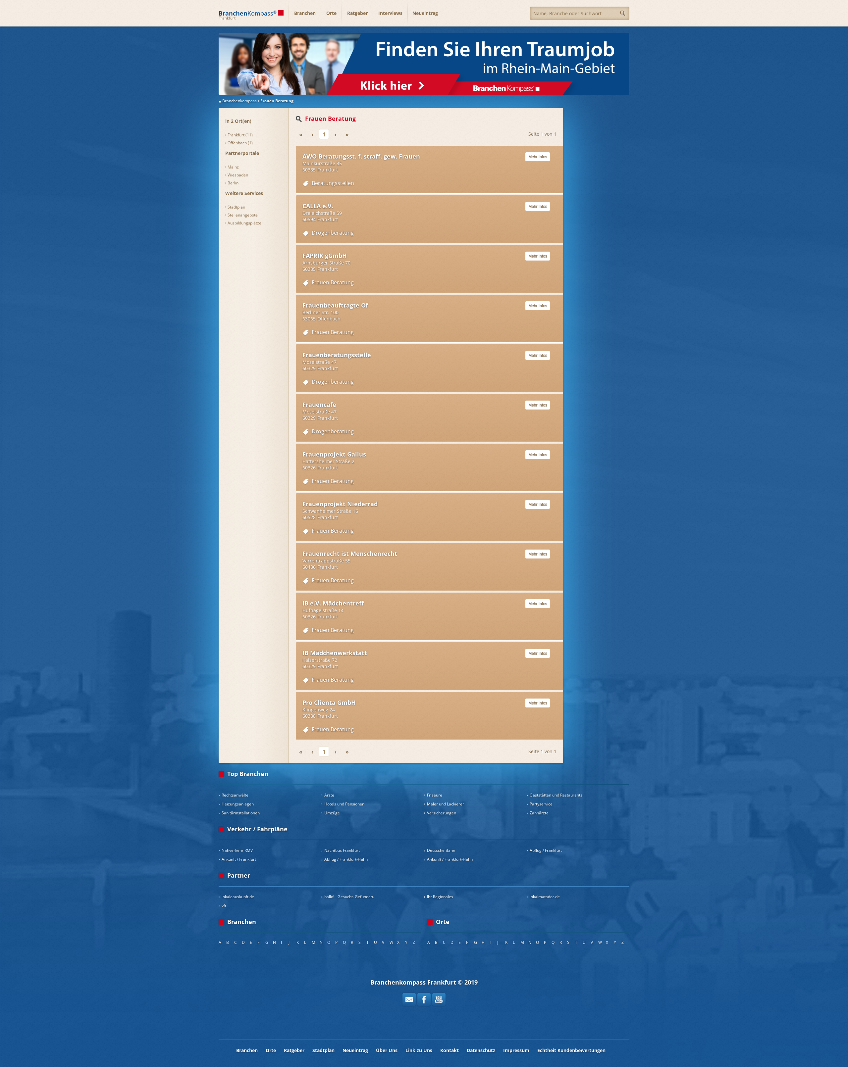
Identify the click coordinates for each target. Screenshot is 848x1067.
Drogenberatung (333, 232)
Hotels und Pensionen (344, 804)
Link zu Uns (418, 1050)
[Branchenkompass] (424, 64)
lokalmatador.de (545, 896)
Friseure (434, 795)
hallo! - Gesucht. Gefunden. (349, 896)
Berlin (233, 183)
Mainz (233, 167)
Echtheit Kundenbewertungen (571, 1050)
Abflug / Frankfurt (546, 850)
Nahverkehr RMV (237, 850)
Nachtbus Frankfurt (342, 850)
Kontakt (449, 1050)
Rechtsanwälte (235, 795)
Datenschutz (481, 1050)
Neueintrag (425, 13)
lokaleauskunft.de (238, 896)
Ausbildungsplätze (244, 223)
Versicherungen (441, 813)
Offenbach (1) (240, 143)
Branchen (305, 13)
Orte (331, 13)
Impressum (516, 1050)
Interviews (390, 13)
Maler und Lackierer (445, 804)
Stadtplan (236, 207)
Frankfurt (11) (240, 135)
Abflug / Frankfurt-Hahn (346, 859)
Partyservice (541, 804)
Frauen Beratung (333, 282)
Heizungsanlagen (238, 804)
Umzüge (332, 813)
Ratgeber (357, 13)
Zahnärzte (539, 813)
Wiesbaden (238, 175)
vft (224, 905)
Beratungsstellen (333, 183)
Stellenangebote (243, 215)
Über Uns (387, 1050)
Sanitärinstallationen (241, 813)
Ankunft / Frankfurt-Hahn (450, 859)
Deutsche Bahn (441, 850)
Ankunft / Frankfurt (239, 859)
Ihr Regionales (440, 896)
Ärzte (329, 795)
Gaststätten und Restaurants (556, 795)
